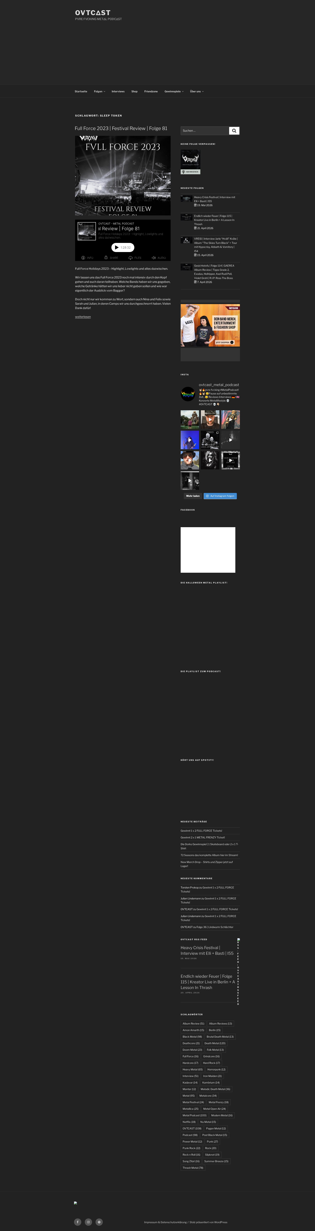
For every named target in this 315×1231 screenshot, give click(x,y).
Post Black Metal (214, 1134)
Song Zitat (191, 1161)
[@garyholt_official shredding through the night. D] (230, 419)
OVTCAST (192, 1128)
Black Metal (192, 1036)
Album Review (193, 1023)
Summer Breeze (216, 1161)
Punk (212, 1141)
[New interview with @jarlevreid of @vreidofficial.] (210, 440)
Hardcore (190, 1062)
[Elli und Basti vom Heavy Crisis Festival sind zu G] (210, 419)
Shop (134, 91)
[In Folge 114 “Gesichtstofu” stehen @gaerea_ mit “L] (190, 460)
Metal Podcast (195, 1115)
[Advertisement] (157, 48)
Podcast (190, 1134)
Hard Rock (211, 1062)
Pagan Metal (216, 1128)
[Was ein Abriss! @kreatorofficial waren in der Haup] (190, 440)
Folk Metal (215, 1049)
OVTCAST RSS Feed (194, 939)
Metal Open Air (214, 1108)
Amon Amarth (193, 1030)
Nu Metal (208, 1121)
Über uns (195, 91)
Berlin (215, 1030)
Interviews (118, 91)
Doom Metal (192, 1049)
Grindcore (211, 1056)
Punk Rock (191, 1148)
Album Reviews (220, 1023)
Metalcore (208, 1095)
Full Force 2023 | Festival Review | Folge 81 (121, 128)
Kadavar (190, 1082)
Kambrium (211, 1082)
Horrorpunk (216, 1069)
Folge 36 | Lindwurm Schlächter (215, 927)
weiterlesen (83, 316)
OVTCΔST (93, 13)
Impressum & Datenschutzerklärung (165, 1222)
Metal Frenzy (219, 1102)
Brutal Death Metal (220, 1036)
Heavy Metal (193, 1069)
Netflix (189, 1121)
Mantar (189, 1089)
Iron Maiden (212, 1075)
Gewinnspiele (173, 91)
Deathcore (191, 1043)
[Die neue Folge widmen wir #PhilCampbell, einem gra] (230, 460)
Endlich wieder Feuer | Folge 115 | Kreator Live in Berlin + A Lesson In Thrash (214, 220)
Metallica (191, 1108)
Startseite (81, 91)
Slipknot (212, 1154)
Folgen (98, 91)
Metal (189, 1095)
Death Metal (215, 1043)
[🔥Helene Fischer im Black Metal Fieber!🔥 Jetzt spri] (210, 460)
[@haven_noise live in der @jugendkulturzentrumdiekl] (230, 440)
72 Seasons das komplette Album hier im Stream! (209, 855)
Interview (191, 1075)
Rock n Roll (191, 1154)
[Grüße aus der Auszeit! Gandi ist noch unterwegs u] (190, 419)
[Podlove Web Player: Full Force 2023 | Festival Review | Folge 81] (123, 240)
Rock (210, 1148)
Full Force (191, 1056)
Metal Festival (193, 1102)
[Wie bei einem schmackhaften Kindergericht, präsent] (190, 480)
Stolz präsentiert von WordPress (208, 1222)
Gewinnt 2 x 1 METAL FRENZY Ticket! (203, 837)
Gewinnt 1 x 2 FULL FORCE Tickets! (201, 830)
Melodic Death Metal (215, 1089)
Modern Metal (222, 1115)
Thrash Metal (193, 1167)
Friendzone (151, 91)
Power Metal (192, 1141)
